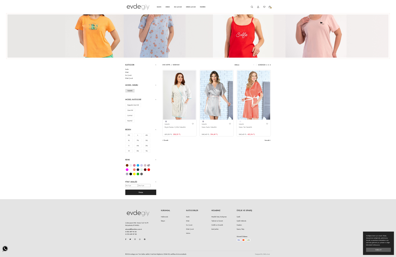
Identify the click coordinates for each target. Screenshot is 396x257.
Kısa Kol (129, 121)
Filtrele (140, 192)
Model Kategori (133, 99)
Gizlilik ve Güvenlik (217, 225)
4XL (147, 135)
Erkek (168, 7)
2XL (147, 146)
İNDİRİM (202, 7)
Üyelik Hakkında (241, 221)
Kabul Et (378, 250)
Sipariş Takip (240, 229)
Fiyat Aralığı (131, 182)
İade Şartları (215, 229)
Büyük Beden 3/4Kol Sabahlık (175, 127)
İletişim (163, 221)
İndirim (188, 233)
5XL (138, 151)
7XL (138, 140)
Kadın (159, 7)
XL (129, 140)
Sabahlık (129, 91)
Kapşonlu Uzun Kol (133, 105)
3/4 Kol (129, 115)
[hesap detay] (247, 6)
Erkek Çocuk (191, 7)
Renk (127, 160)
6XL (138, 146)
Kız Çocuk (178, 7)
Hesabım (239, 225)
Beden (128, 129)
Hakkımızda (164, 217)
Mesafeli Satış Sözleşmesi (219, 217)
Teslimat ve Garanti (217, 221)
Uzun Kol (130, 110)
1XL (147, 151)
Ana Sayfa (166, 65)
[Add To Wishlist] (192, 124)
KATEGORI (129, 65)
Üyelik (238, 217)
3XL (147, 140)
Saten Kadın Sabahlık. (209, 127)
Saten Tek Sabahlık (245, 127)
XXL (129, 135)
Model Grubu (131, 85)
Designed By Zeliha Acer (262, 254)
